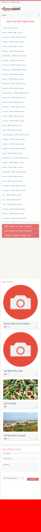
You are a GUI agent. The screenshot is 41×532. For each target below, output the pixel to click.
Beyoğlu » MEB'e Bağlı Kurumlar (13, 88)
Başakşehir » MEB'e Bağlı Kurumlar (14, 65)
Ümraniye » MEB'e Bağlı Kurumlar (13, 209)
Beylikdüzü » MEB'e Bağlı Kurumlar (14, 83)
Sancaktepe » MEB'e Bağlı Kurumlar (14, 172)
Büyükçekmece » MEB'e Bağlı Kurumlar (15, 93)
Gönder (33, 479)
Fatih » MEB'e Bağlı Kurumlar (12, 130)
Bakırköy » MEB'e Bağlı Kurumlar (13, 60)
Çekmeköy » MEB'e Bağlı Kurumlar (14, 107)
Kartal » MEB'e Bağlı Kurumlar (12, 153)
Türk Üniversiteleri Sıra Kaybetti (15, 435)
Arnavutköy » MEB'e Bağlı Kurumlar (14, 37)
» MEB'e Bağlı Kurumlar (10, 28)
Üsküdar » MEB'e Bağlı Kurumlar (13, 213)
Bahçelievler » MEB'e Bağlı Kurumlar (14, 56)
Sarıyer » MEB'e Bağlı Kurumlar (12, 176)
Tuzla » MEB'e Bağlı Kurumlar (12, 204)
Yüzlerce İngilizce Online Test (17, 235)
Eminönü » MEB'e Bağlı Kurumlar (13, 111)
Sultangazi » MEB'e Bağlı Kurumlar (14, 190)
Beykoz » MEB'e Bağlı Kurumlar (13, 79)
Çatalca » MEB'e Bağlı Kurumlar (13, 102)
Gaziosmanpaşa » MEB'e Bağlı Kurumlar (15, 135)
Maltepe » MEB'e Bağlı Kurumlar (13, 162)
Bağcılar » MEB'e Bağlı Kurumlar (13, 51)
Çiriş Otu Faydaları (10, 403)
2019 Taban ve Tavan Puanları (18, 231)
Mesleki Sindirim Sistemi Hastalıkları (16, 323)
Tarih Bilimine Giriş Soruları (13, 370)
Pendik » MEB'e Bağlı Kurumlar (12, 167)
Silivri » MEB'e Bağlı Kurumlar (12, 181)
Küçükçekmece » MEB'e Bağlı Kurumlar (15, 158)
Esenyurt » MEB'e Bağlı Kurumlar (13, 121)
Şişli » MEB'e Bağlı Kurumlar (11, 200)
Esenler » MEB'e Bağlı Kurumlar (13, 116)
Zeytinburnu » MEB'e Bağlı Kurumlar (14, 218)
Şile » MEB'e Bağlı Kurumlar (11, 195)
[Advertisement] (20, 258)
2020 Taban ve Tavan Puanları (18, 226)
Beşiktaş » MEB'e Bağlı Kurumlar (13, 74)
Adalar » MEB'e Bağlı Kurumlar (12, 32)
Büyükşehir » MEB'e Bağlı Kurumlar (14, 97)
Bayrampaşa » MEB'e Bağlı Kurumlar (14, 70)
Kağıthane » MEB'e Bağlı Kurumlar (13, 148)
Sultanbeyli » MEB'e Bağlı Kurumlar (14, 186)
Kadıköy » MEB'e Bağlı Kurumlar (13, 144)
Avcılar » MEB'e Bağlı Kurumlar (12, 46)
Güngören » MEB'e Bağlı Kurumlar (13, 139)
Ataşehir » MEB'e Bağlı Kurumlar (13, 42)
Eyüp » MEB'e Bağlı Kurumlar (12, 125)
